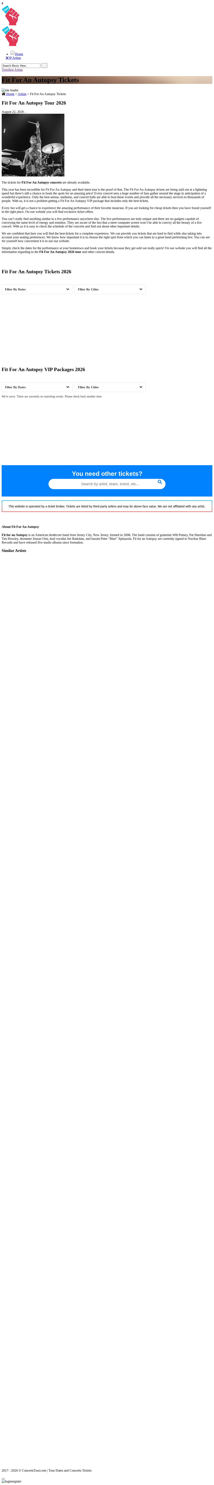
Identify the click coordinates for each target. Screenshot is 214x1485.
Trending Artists (12, 70)
